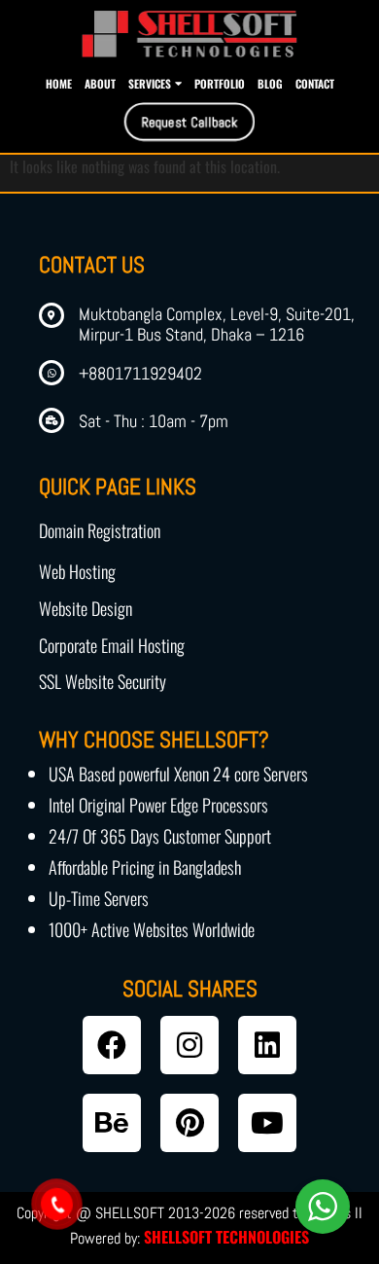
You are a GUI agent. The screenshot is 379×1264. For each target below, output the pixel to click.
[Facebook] (112, 1045)
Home (59, 83)
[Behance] (112, 1123)
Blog (270, 83)
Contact (314, 83)
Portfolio (219, 83)
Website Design (85, 608)
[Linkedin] (267, 1045)
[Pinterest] (189, 1123)
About (100, 83)
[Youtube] (267, 1123)
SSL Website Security (102, 681)
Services (149, 83)
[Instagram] (189, 1045)
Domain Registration (99, 530)
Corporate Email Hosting (112, 645)
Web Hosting (77, 571)
